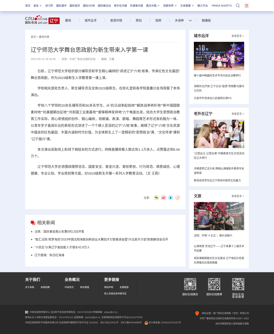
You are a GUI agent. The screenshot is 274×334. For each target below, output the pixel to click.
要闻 (68, 20)
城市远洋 (91, 20)
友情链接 (124, 287)
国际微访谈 (104, 5)
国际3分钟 (89, 5)
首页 (27, 5)
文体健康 (185, 5)
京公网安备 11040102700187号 (164, 322)
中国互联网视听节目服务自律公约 (42, 322)
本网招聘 (45, 287)
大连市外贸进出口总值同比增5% (213, 98)
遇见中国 (151, 5)
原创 (139, 20)
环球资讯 (69, 287)
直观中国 (116, 20)
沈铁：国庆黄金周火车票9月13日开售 (59, 231)
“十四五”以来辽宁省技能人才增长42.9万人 (62, 247)
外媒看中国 (136, 5)
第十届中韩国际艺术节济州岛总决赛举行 (217, 75)
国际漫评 (61, 5)
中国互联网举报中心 (40, 312)
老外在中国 (120, 5)
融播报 (206, 20)
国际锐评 (75, 5)
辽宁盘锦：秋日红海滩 (49, 255)
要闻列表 (44, 36)
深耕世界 (168, 5)
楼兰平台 (202, 5)
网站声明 (108, 287)
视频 (158, 20)
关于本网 (29, 287)
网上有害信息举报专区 (115, 293)
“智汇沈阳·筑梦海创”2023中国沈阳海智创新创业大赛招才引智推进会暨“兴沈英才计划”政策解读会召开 (101, 239)
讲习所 (49, 5)
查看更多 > (238, 35)
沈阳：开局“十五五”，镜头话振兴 (213, 235)
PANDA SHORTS (222, 5)
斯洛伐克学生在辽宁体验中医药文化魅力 (217, 180)
